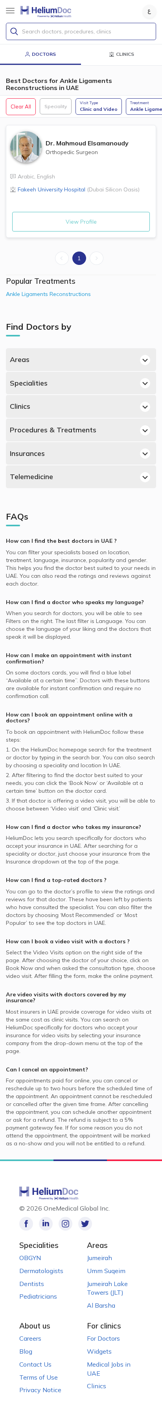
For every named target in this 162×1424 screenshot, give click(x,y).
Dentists (31, 1284)
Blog (25, 1351)
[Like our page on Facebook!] (26, 1224)
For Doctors (103, 1338)
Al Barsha (101, 1305)
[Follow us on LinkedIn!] (46, 1224)
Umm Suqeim (106, 1271)
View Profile (81, 221)
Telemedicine (31, 476)
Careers (30, 1338)
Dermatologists (41, 1271)
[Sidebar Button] (10, 10)
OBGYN (30, 1258)
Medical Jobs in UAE (109, 1368)
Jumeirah (99, 1258)
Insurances (27, 453)
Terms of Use (38, 1377)
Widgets (99, 1351)
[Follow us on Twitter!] (85, 1224)
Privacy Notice (40, 1390)
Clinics (20, 406)
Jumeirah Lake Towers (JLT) (107, 1288)
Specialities (29, 383)
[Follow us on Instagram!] (65, 1224)
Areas (19, 359)
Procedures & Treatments (53, 429)
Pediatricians (38, 1296)
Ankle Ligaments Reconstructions (48, 294)
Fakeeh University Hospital (79, 189)
